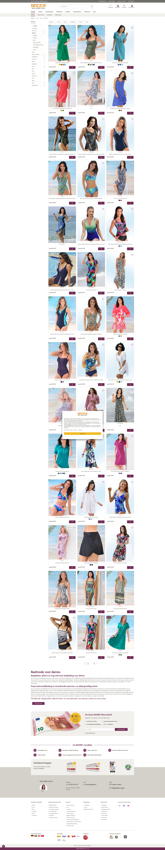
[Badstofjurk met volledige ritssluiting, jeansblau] (65, 64)
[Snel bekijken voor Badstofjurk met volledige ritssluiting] (72, 67)
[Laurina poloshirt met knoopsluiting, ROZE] (60, 473)
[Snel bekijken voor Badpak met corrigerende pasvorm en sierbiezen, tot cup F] (130, 157)
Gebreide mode (35, 85)
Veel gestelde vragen (53, 813)
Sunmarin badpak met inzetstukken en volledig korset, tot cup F (62, 334)
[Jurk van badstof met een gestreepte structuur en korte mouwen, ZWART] (119, 382)
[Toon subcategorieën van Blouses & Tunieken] (44, 54)
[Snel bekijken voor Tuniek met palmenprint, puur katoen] (130, 338)
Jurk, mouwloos (62, 244)
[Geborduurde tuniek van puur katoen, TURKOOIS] (91, 519)
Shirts (33, 83)
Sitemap (33, 805)
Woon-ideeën (104, 819)
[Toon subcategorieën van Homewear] (44, 59)
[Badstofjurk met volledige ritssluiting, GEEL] (59, 64)
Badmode (34, 33)
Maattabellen (104, 805)
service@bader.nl (90, 784)
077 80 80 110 (73, 784)
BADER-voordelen (52, 805)
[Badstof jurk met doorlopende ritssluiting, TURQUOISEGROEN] (122, 64)
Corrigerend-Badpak (37, 42)
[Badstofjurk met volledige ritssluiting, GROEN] (61, 64)
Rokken (33, 80)
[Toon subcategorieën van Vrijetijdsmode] (44, 57)
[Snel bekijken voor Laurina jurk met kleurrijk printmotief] (72, 567)
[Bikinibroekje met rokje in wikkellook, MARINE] (90, 565)
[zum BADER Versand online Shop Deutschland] (32, 836)
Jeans (33, 68)
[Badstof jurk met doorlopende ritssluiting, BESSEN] (118, 64)
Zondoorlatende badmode (38, 45)
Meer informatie (38, 703)
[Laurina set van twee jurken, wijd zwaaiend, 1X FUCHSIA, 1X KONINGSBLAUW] (119, 655)
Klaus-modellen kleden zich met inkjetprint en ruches (91, 471)
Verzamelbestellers (53, 811)
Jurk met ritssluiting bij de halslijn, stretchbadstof (120, 471)
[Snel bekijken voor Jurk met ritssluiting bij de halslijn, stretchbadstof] (130, 476)
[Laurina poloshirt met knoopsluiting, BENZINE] (58, 473)
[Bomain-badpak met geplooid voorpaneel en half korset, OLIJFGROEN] (88, 64)
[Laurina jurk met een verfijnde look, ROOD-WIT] (121, 200)
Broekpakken (34, 64)
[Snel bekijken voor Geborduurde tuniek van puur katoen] (101, 521)
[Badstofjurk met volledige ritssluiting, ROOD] (63, 64)
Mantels (33, 73)
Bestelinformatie (105, 807)
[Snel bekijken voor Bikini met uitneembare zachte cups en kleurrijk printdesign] (101, 203)
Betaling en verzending (53, 807)
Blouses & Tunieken (35, 54)
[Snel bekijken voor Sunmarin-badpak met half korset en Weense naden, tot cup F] (72, 293)
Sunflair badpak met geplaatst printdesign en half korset (91, 334)
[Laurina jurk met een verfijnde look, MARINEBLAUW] (119, 200)
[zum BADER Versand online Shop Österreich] (39, 836)
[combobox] (77, 6)
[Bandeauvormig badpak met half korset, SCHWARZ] (61, 382)
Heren (33, 809)
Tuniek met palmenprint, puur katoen (120, 334)
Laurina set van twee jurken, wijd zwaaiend (120, 652)
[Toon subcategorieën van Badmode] (44, 33)
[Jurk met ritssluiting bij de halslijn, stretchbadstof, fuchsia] (119, 473)
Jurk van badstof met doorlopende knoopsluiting (62, 108)
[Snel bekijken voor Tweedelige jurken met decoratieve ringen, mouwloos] (130, 113)
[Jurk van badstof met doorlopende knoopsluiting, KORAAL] (61, 110)
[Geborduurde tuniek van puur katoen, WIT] (93, 519)
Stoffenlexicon (104, 811)
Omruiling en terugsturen (54, 809)
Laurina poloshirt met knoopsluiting (62, 471)
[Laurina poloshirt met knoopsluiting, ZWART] (64, 473)
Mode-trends (104, 817)
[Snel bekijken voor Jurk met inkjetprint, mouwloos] (130, 293)
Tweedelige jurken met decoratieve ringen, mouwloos (120, 108)
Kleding (35, 25)
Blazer (33, 52)
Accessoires (34, 30)
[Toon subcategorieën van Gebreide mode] (44, 85)
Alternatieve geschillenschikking (73, 819)
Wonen (33, 813)
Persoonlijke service (102, 1)
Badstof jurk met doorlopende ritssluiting (120, 62)
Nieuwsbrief (51, 815)
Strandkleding (35, 47)
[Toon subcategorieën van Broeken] (44, 61)
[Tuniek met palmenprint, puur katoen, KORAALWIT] (121, 336)
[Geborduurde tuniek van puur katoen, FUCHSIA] (89, 519)
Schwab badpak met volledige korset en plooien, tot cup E (120, 517)
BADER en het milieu (71, 817)
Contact (85, 807)
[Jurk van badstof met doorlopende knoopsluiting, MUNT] (63, 110)
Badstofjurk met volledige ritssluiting (62, 62)
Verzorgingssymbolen (106, 809)
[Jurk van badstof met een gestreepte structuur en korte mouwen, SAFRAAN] (117, 382)
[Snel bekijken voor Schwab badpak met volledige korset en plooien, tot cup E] (130, 521)
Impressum (69, 809)
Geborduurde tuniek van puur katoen (91, 517)
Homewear (34, 59)
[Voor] (97, 663)
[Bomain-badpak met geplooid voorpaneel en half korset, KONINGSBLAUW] (92, 64)
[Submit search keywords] (92, 6)
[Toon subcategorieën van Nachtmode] (44, 76)
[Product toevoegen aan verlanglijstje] (74, 28)
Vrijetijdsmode (34, 56)
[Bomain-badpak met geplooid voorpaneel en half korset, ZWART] (94, 64)
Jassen (33, 66)
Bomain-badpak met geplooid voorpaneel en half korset (91, 62)
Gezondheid (34, 815)
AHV (68, 807)
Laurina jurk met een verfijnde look (120, 198)
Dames (33, 807)
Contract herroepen (70, 805)
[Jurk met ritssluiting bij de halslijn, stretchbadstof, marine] (121, 473)
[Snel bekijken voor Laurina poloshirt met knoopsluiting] (72, 476)
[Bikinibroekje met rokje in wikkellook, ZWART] (92, 565)
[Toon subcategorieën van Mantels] (44, 73)
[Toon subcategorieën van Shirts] (44, 83)
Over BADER (86, 805)
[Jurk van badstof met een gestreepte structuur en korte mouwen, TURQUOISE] (121, 382)
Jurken (33, 71)
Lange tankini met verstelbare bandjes (62, 608)
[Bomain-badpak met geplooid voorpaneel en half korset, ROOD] (90, 64)
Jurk (91, 108)
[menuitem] (33, 11)
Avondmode (34, 28)
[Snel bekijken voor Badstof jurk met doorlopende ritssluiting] (130, 67)
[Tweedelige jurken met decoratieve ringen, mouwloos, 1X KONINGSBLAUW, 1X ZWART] (121, 110)
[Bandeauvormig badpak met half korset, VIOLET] (63, 382)
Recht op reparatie (70, 825)
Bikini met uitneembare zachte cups (62, 517)
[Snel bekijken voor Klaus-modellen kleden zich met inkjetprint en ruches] (101, 476)
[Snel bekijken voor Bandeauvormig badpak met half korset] (72, 384)
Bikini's (34, 40)
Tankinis (34, 49)
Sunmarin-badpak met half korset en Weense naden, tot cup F (62, 290)
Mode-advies (104, 813)
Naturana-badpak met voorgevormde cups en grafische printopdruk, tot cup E (91, 154)
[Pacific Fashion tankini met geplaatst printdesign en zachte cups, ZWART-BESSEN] (119, 246)
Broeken (33, 61)
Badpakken (35, 35)
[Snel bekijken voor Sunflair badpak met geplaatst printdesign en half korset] (101, 338)
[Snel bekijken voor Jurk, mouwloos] (72, 248)
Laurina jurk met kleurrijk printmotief (62, 562)
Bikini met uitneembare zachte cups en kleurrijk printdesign (91, 198)
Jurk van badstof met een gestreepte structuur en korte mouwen (120, 379)
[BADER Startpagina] (38, 6)
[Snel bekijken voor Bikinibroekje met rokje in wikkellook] (101, 567)
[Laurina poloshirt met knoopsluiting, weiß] (66, 473)
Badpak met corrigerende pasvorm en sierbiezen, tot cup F (120, 154)
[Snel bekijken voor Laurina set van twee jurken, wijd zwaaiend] (130, 657)
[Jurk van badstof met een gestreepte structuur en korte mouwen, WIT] (123, 382)
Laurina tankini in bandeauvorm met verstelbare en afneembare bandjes (91, 380)
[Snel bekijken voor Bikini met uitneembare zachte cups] (72, 521)
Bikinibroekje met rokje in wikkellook (91, 562)
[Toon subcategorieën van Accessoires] (44, 31)
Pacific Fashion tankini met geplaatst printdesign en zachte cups (120, 244)
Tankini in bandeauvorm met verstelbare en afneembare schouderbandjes (62, 653)
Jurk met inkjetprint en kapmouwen (120, 562)
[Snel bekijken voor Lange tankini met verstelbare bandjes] (72, 611)
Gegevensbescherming (90, 733)
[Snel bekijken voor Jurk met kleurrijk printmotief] (101, 293)
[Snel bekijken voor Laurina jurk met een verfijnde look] (130, 203)
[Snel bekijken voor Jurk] (101, 113)
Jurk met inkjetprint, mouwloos (120, 290)
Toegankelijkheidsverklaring (72, 823)
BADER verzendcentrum (88, 809)
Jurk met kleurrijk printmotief (91, 290)
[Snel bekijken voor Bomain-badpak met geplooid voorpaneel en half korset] (101, 67)
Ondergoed (34, 811)
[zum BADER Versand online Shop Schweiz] (42, 836)
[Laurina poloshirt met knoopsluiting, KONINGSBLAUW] (62, 473)
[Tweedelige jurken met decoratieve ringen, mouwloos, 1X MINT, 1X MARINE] (119, 110)
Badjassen (35, 37)
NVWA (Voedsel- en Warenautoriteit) (74, 821)
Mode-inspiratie (105, 815)
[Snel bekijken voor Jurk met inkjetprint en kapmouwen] (130, 567)
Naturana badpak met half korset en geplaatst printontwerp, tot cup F (91, 244)
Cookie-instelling (70, 813)
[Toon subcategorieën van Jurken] (44, 71)
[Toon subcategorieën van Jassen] (44, 66)
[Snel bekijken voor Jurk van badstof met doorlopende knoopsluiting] (72, 113)
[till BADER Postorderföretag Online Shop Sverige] (35, 836)
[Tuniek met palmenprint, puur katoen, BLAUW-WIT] (119, 336)
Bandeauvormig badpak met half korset (62, 379)
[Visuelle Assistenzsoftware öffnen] (124, 836)
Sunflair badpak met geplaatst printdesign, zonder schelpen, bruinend (62, 198)
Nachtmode (34, 75)
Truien (33, 78)
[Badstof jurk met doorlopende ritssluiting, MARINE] (120, 64)
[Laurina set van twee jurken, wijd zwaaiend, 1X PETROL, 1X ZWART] (121, 655)
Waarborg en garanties (71, 815)
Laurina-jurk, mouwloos (62, 425)
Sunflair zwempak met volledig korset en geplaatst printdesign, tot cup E (62, 154)
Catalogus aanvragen (53, 817)
